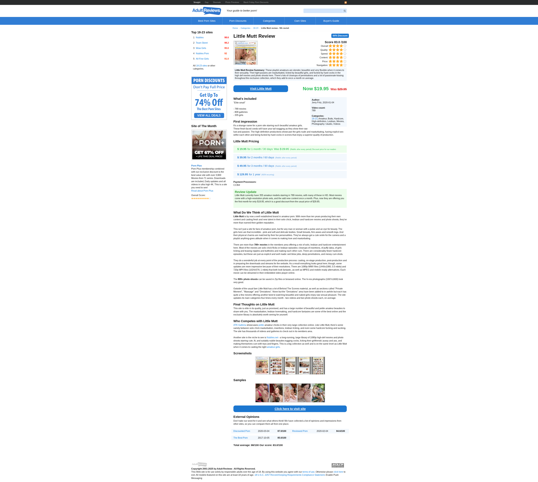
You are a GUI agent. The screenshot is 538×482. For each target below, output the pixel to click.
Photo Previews (232, 2)
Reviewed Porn (300, 431)
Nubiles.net (272, 337)
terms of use (308, 472)
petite (261, 325)
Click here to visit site (290, 409)
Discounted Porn (241, 431)
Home (235, 28)
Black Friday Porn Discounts (256, 2)
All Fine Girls (202, 59)
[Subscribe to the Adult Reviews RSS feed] (346, 2)
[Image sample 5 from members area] (318, 393)
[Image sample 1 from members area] (262, 393)
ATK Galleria (239, 325)
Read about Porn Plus (202, 191)
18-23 (255, 28)
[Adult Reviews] (206, 11)
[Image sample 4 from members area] (304, 393)
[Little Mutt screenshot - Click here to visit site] (245, 53)
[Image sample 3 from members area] (290, 393)
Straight (196, 2)
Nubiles (200, 37)
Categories (245, 28)
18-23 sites (201, 65)
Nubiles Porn (202, 53)
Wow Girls (201, 48)
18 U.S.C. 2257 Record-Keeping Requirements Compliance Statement (290, 475)
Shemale (217, 2)
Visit (261, 88)
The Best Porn (240, 438)
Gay (206, 2)
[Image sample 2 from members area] (276, 393)
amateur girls (273, 347)
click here (338, 472)
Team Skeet (202, 43)
